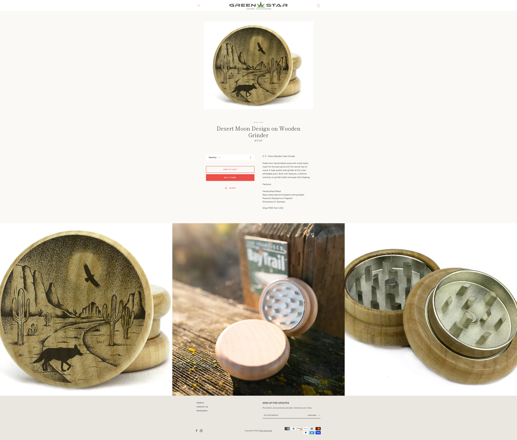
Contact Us (202, 407)
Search (200, 403)
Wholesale (202, 411)
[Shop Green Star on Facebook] (196, 430)
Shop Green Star (265, 431)
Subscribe (312, 415)
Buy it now (230, 178)
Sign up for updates (276, 402)
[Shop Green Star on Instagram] (201, 430)
